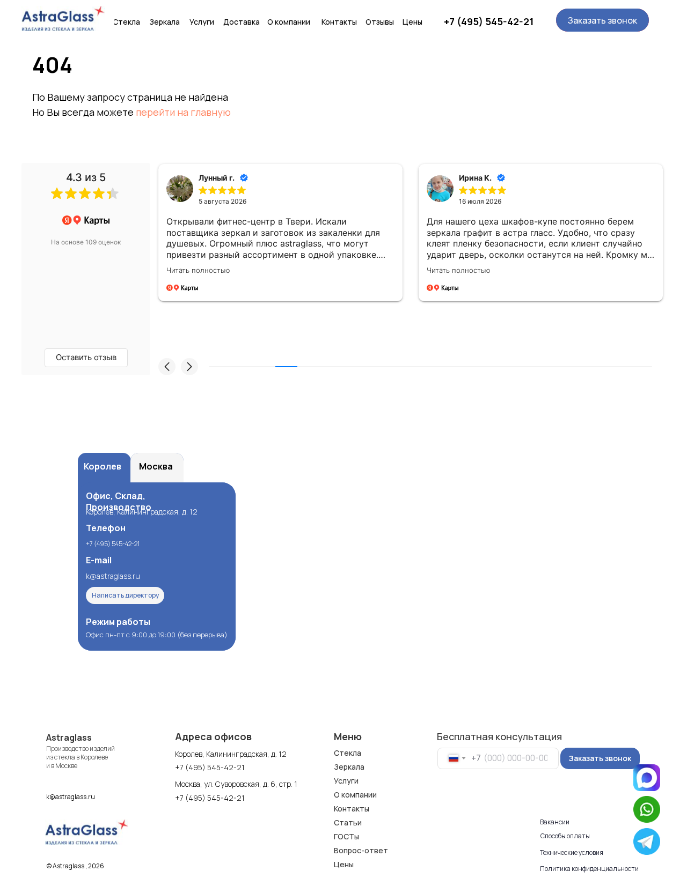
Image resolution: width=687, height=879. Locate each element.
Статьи (348, 822)
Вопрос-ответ (361, 850)
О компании (355, 794)
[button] (602, 20)
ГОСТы (346, 836)
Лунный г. (217, 177)
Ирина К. (475, 177)
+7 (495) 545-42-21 (488, 21)
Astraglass (69, 737)
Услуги (346, 781)
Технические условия (571, 852)
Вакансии (554, 821)
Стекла (347, 753)
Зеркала (349, 767)
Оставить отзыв (86, 357)
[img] (63, 18)
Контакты (351, 808)
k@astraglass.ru (113, 576)
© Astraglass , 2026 (75, 865)
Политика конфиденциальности (589, 868)
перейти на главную (183, 112)
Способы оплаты (565, 835)
